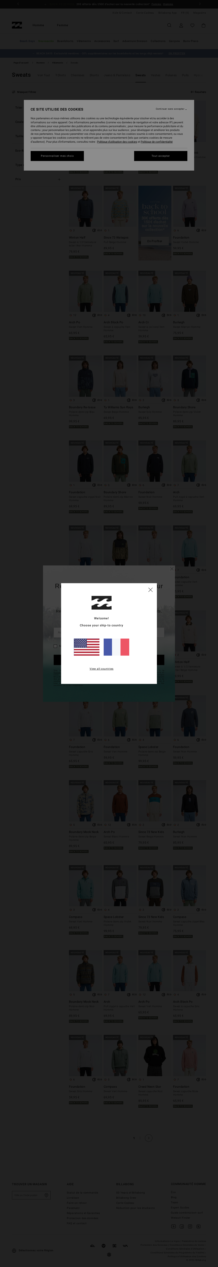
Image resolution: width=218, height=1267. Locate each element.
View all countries (102, 669)
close (150, 589)
